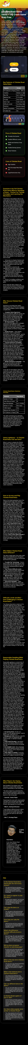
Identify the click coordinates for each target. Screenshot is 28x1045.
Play (14, 64)
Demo (14, 69)
